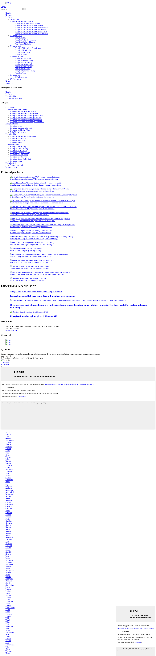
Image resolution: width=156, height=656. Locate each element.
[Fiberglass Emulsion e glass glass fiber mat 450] (29, 312)
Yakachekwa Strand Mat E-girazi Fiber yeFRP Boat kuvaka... (32, 209)
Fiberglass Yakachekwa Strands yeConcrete (30, 30)
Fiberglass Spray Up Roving (25, 71)
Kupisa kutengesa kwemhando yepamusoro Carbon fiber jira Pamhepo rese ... (38, 274)
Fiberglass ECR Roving (23, 63)
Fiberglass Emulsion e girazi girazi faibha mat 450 (33, 316)
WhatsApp (5, 364)
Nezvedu (8, 15)
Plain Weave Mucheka (23, 44)
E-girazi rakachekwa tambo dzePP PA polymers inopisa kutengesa (34, 179)
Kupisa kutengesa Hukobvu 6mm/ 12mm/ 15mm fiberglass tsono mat (42, 296)
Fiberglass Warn (20, 73)
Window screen (15, 79)
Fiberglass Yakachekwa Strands (21, 21)
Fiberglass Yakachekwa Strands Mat (28, 48)
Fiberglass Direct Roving (24, 60)
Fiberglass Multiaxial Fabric (25, 42)
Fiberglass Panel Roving (23, 67)
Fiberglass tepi (15, 75)
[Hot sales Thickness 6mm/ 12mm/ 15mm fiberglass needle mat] (36, 292)
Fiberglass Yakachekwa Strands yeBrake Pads (31, 27)
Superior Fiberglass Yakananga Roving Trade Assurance (30, 233)
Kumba (8, 13)
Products (8, 17)
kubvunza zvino (6, 356)
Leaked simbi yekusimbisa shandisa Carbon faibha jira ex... (31, 256)
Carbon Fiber (15, 19)
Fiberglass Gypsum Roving (24, 65)
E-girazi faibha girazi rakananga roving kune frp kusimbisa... (32, 191)
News (7, 81)
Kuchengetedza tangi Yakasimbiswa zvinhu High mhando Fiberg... (34, 239)
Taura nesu (9, 83)
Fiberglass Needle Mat (23, 50)
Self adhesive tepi (21, 77)
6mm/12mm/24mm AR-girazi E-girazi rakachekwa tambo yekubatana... (36, 185)
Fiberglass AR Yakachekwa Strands (27, 23)
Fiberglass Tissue (21, 54)
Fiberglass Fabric (16, 36)
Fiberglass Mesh (20, 38)
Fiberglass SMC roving (23, 69)
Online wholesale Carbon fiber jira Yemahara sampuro (29, 268)
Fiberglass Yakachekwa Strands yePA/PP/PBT (31, 34)
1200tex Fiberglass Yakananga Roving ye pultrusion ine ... (31, 227)
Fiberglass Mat (15, 46)
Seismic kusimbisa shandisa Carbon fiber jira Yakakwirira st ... (32, 262)
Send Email (5, 362)
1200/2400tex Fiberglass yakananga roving (25, 251)
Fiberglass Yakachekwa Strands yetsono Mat (31, 32)
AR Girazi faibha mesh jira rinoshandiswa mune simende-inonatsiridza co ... (37, 203)
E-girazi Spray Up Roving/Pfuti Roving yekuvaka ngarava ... (32, 197)
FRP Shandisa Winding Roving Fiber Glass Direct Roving (31, 245)
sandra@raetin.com (12, 330)
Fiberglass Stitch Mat (22, 52)
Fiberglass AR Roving (23, 58)
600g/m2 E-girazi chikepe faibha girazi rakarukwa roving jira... (32, 221)
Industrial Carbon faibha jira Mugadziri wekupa (27, 280)
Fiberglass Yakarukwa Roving (25, 40)
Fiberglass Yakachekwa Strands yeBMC (29, 25)
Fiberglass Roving (16, 56)
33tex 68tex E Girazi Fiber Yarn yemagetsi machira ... (29, 215)
